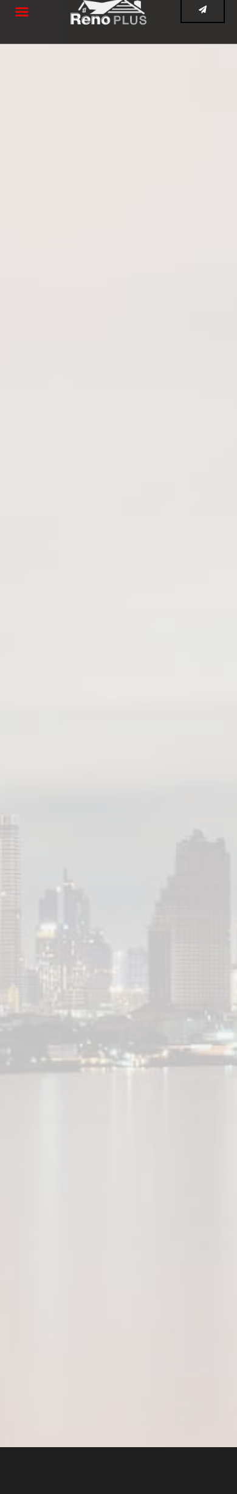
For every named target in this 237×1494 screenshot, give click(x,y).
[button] (22, 12)
